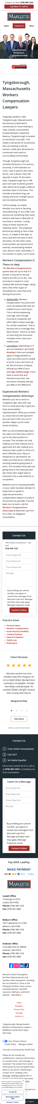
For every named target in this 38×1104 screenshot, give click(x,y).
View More (19, 719)
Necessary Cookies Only (13, 1097)
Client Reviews (19, 657)
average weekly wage (18, 371)
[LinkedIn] (21, 965)
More (32, 26)
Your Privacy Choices (17, 1041)
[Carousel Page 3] (21, 710)
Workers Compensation (19, 268)
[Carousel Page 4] (26, 710)
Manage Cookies (26, 1044)
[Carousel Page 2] (16, 710)
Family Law (12, 640)
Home (6, 26)
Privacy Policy (19, 1009)
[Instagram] (16, 965)
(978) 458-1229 (17, 905)
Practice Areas (11, 620)
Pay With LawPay (19, 862)
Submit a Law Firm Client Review (19, 728)
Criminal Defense (14, 634)
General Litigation (15, 637)
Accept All (12, 1092)
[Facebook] (11, 965)
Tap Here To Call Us (19, 6)
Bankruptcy (12, 643)
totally (17, 349)
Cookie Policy (10, 1044)
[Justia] (26, 965)
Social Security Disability (18, 631)
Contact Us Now (19, 610)
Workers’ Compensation (17, 628)
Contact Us (19, 26)
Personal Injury (13, 625)
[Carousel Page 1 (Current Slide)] (11, 710)
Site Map (19, 1013)
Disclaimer (19, 1006)
